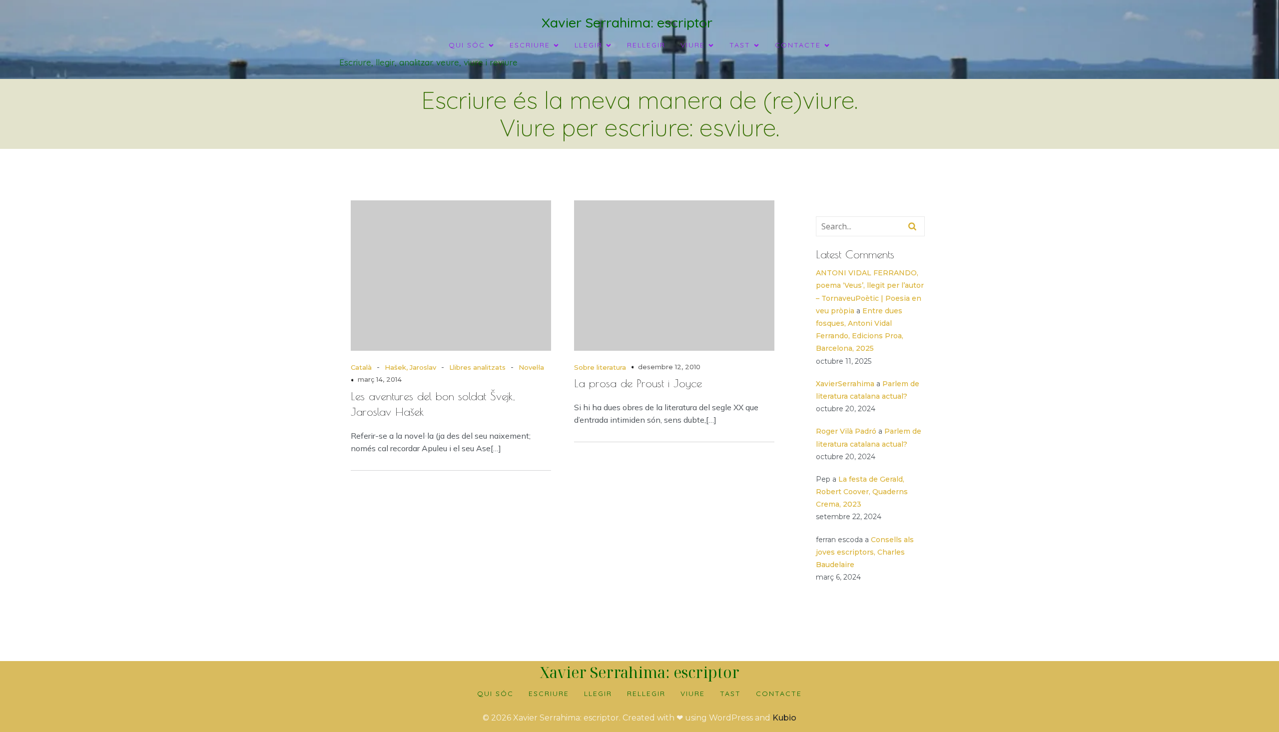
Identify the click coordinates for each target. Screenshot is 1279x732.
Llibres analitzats (477, 367)
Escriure (549, 693)
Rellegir (646, 44)
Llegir (598, 693)
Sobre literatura (600, 367)
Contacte (779, 693)
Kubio (784, 718)
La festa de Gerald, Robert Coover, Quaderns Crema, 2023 (862, 492)
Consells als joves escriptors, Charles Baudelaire (865, 552)
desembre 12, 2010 (669, 367)
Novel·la (531, 367)
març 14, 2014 (380, 379)
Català (361, 367)
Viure (692, 693)
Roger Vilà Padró (846, 431)
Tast (730, 693)
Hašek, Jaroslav (410, 367)
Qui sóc (495, 693)
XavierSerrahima (845, 383)
